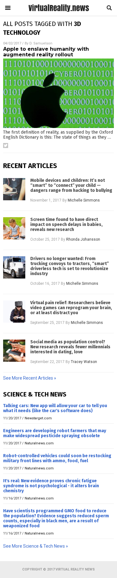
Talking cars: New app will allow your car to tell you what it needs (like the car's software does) (55, 408)
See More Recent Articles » (29, 378)
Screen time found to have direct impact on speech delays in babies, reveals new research (66, 224)
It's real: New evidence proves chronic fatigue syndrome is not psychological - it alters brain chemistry (51, 486)
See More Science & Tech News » (35, 546)
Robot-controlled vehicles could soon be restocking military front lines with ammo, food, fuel (57, 458)
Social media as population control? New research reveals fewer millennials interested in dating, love (70, 347)
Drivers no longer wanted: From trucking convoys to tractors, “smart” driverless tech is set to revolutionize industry (69, 266)
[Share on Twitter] (5, 145)
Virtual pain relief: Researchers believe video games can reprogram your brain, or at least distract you (71, 307)
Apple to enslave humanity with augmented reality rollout (46, 52)
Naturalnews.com (39, 443)
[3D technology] (58, 11)
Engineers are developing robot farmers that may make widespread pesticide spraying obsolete (54, 433)
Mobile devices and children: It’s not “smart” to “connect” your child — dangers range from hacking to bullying (71, 185)
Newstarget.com (38, 418)
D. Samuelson (40, 43)
